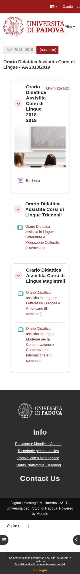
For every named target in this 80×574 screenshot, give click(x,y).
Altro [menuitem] (68, 26)
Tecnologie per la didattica (38, 451)
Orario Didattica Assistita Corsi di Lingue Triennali (44, 209)
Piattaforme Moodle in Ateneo (38, 444)
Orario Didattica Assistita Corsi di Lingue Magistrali (45, 275)
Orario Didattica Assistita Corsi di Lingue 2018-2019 (36, 103)
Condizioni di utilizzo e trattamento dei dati (40, 564)
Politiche (14, 536)
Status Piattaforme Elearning (38, 465)
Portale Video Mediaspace (38, 458)
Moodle (42, 514)
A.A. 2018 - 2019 (20, 50)
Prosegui (40, 570)
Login (23, 526)
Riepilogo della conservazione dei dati (37, 531)
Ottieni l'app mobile (22, 542)
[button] (54, 6)
